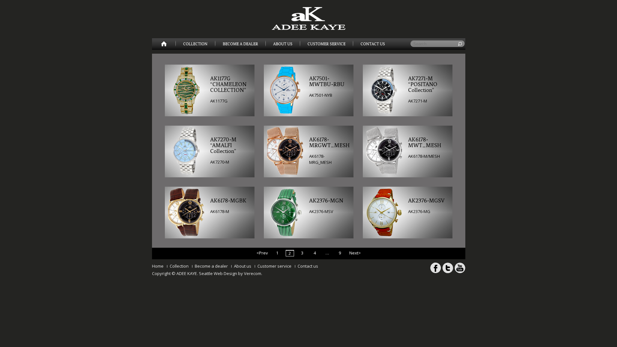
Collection (195, 44)
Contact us (308, 266)
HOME (163, 44)
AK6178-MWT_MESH (424, 142)
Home (158, 266)
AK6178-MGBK (228, 201)
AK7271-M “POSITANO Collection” (422, 84)
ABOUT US (282, 44)
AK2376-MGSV (426, 201)
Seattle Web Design (218, 273)
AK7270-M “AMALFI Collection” (223, 145)
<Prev (262, 253)
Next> (355, 253)
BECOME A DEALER (240, 44)
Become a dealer (211, 266)
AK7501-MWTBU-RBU (326, 81)
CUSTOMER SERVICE (326, 44)
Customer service (274, 266)
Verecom (252, 273)
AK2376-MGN (326, 201)
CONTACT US (373, 44)
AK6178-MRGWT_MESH (327, 142)
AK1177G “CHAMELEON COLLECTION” (228, 84)
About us (242, 266)
